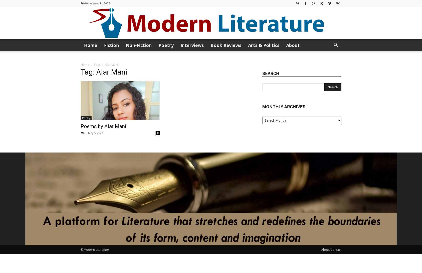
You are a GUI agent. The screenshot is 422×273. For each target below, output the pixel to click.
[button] (335, 45)
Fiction (111, 45)
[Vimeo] (329, 3)
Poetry (166, 45)
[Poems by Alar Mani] (120, 100)
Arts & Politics (263, 45)
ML (83, 133)
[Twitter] (321, 3)
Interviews (192, 45)
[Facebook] (305, 3)
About (293, 45)
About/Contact (331, 250)
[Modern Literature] (211, 23)
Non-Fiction (139, 45)
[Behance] (297, 3)
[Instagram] (313, 3)
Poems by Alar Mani (103, 126)
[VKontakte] (337, 3)
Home (90, 45)
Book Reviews (226, 45)
